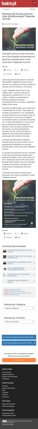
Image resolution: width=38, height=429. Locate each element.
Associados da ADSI (7, 424)
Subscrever (19, 360)
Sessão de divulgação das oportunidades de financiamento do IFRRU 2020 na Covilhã (20, 337)
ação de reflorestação (15, 293)
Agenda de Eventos (8, 388)
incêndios (6, 294)
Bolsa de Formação (8, 404)
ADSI (12, 422)
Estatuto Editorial (8, 374)
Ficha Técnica (6, 372)
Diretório (5, 386)
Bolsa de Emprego (8, 406)
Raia (3, 390)
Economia (5, 397)
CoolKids (5, 392)
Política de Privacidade (9, 377)
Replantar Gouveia (14, 294)
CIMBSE (24, 293)
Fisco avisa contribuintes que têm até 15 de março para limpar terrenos (20, 343)
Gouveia (22, 291)
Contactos (5, 379)
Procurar (32, 9)
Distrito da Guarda (14, 291)
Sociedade (18, 289)
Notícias (12, 289)
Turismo (5, 394)
